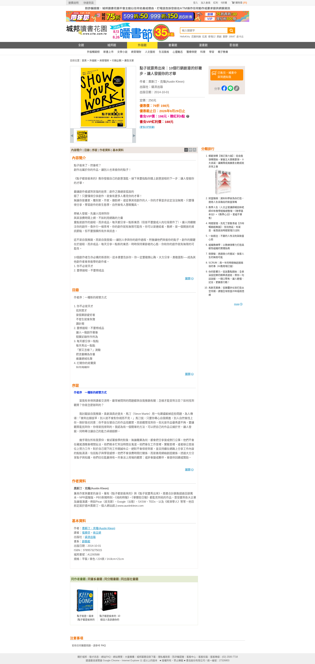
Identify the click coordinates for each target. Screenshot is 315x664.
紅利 (215, 2)
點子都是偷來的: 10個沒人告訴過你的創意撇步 (110, 619)
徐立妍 (97, 532)
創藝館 (86, 541)
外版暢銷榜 (93, 51)
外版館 (142, 45)
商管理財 (136, 51)
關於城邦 (82, 656)
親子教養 (223, 51)
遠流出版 (157, 86)
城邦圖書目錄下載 (146, 656)
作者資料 (105, 150)
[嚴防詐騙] (157, 10)
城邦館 (111, 45)
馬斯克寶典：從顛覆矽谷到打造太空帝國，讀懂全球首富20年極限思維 (226, 291)
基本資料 (118, 150)
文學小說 (122, 51)
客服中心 (191, 656)
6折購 (224, 2)
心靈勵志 (178, 51)
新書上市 (108, 51)
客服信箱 (203, 656)
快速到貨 (88, 2)
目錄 (87, 150)
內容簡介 (76, 150)
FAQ (103, 645)
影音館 (234, 45)
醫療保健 (191, 51)
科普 (202, 51)
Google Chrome (111, 660)
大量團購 (129, 656)
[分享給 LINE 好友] (230, 89)
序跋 (94, 150)
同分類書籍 (111, 579)
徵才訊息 (94, 656)
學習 (211, 51)
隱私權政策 (164, 656)
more (236, 304)
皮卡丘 (240, 36)
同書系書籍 (95, 579)
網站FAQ (106, 656)
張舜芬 (86, 532)
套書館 (172, 45)
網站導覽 (117, 656)
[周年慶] (157, 21)
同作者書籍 (78, 579)
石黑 (204, 36)
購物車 (241, 2)
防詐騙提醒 (178, 656)
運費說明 (73, 2)
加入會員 (205, 2)
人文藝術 (150, 51)
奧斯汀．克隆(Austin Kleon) (166, 81)
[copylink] (236, 89)
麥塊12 (211, 36)
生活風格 (164, 51)
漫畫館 (203, 45)
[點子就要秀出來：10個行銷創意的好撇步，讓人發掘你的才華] (82, 140)
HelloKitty (185, 36)
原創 (219, 36)
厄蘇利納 (196, 36)
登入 (195, 2)
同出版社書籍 (129, 579)
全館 (81, 45)
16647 (232, 36)
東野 (225, 36)
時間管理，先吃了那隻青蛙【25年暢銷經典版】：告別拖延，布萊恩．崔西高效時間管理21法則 (226, 227)
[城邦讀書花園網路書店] (86, 41)
